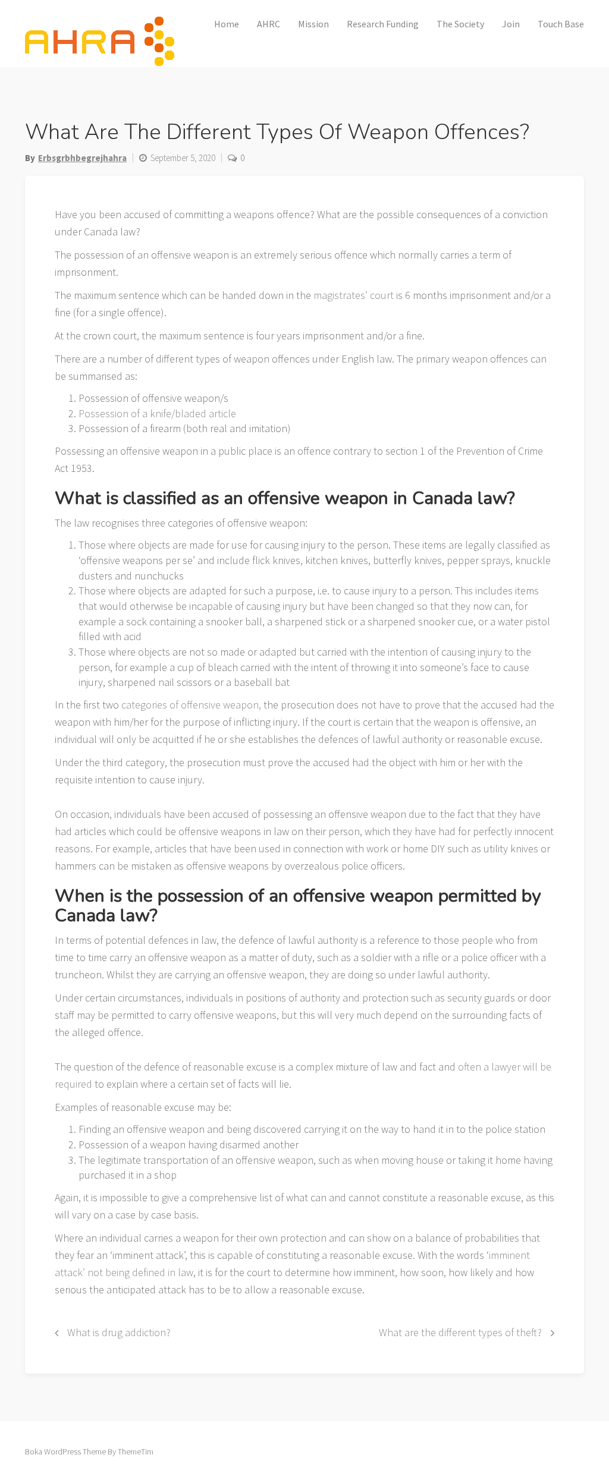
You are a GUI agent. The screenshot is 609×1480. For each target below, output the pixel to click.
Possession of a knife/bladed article (157, 413)
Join (511, 24)
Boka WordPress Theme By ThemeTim (89, 1451)
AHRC (268, 24)
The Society (460, 24)
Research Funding (383, 24)
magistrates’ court (353, 295)
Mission (313, 24)
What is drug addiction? (119, 1332)
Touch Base (561, 24)
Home (226, 24)
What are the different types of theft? (460, 1332)
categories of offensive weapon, (190, 704)
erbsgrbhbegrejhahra (82, 157)
